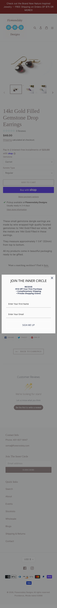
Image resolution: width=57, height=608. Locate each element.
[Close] (52, 278)
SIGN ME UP (28, 325)
